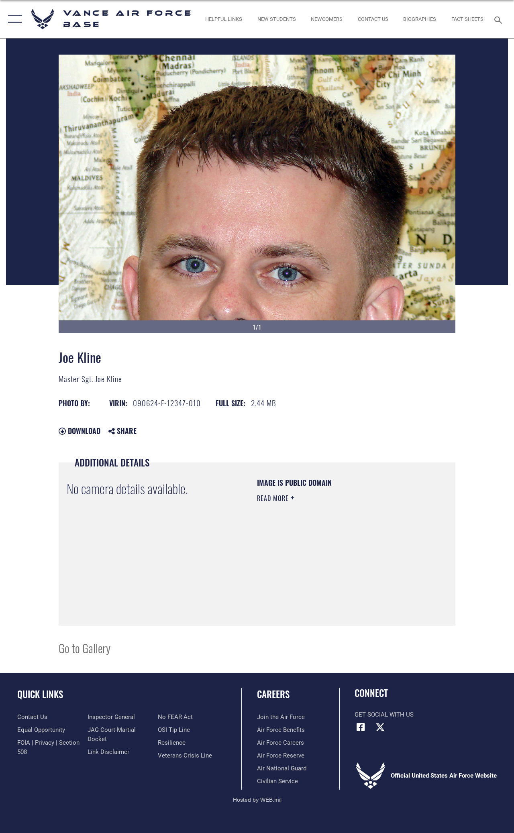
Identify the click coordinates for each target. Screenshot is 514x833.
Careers (273, 694)
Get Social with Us (384, 714)
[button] (13, 19)
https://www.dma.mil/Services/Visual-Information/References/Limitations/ (329, 566)
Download (83, 431)
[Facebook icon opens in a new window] (361, 727)
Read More (274, 498)
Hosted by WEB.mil (257, 799)
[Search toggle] (499, 19)
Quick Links (40, 694)
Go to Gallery (84, 647)
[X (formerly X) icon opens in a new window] (380, 727)
